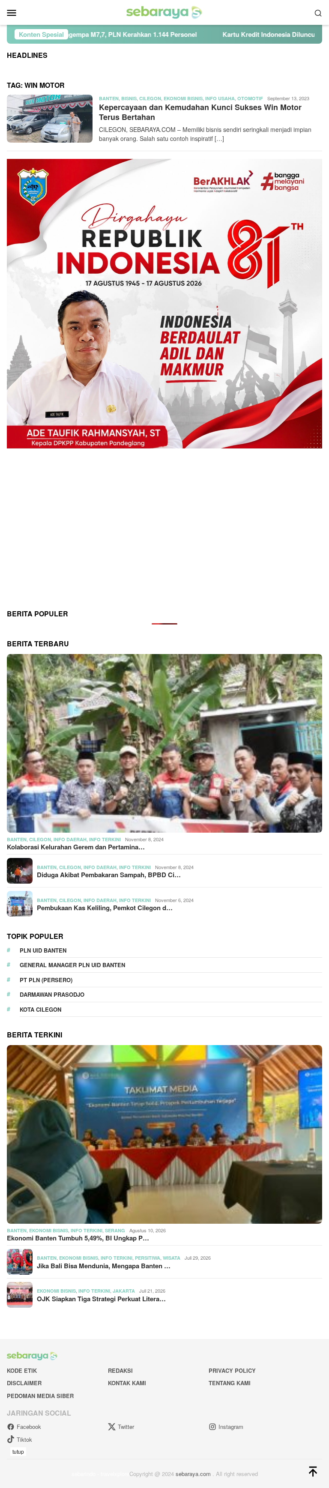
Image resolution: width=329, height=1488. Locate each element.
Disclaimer (24, 1383)
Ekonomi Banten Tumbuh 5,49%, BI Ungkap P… (78, 1238)
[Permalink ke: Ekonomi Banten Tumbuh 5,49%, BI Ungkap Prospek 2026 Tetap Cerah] (164, 1134)
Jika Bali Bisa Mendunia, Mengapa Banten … (103, 1266)
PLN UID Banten (43, 950)
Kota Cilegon (40, 1009)
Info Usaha (220, 98)
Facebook (29, 1426)
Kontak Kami (127, 1383)
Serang (115, 1230)
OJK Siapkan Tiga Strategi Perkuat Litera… (101, 1299)
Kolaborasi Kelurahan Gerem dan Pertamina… (76, 847)
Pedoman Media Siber (40, 1396)
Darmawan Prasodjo (52, 994)
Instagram (230, 1426)
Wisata (171, 1258)
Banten (109, 98)
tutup (18, 1451)
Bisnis (129, 98)
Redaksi (120, 1370)
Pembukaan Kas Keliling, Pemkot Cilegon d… (105, 907)
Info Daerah (70, 839)
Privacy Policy (232, 1370)
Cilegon (150, 98)
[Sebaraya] (164, 11)
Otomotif (250, 98)
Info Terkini (105, 839)
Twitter (126, 1426)
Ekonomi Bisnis (183, 98)
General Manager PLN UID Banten (72, 965)
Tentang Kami (230, 1383)
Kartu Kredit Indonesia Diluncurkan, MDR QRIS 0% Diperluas (228, 34)
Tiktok (24, 1439)
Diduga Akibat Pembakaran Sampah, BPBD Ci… (109, 874)
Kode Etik (22, 1370)
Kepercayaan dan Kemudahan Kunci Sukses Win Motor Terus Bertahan (200, 112)
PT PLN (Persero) (46, 980)
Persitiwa (147, 1258)
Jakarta (124, 1291)
